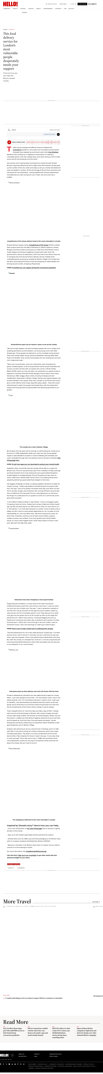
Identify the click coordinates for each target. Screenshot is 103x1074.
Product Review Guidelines (44, 1068)
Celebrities (6, 8)
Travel (12, 29)
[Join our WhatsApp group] (23, 1064)
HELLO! (14, 130)
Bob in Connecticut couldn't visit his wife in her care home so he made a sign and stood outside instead (38, 1031)
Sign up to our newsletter (27, 855)
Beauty (38, 8)
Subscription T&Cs (54, 1054)
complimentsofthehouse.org (36, 851)
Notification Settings (35, 1066)
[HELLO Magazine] (10, 4)
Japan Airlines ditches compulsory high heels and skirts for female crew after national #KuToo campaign (86, 1031)
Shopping (58, 8)
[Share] (58, 134)
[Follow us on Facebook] (3, 1064)
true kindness (53, 152)
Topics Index (53, 1056)
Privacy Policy (89, 1064)
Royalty (15, 8)
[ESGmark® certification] (11, 1055)
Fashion (22, 8)
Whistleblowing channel (74, 1064)
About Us (21, 1054)
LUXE (65, 8)
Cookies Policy (43, 1064)
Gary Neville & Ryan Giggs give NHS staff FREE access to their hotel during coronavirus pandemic (13, 1031)
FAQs (35, 1056)
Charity (11, 868)
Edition (63, 4)
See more (95, 901)
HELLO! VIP (71, 8)
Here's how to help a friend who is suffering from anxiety (32, 628)
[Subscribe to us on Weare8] (21, 1064)
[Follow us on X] (6, 1064)
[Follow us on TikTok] (9, 1064)
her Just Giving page (34, 828)
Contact (37, 1054)
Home (5, 29)
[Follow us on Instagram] (0, 1064)
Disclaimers (32, 1064)
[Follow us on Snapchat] (15, 1064)
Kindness (21, 868)
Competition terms (50, 1066)
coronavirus (17, 150)
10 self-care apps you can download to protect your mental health (35, 464)
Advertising (22, 1056)
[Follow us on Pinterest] (18, 1064)
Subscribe (82, 4)
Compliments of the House (38, 245)
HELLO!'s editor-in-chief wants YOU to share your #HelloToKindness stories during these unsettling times (61, 1033)
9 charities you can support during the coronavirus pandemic (34, 268)
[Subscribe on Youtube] (12, 1064)
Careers (31, 1068)
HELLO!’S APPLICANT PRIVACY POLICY (84, 1066)
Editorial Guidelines (65, 1066)
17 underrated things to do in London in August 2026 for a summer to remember (34, 998)
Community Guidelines (56, 1064)
